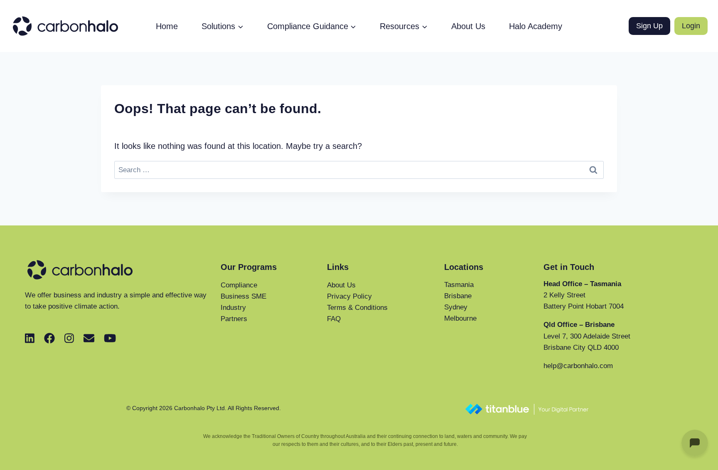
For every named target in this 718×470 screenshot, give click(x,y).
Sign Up (649, 26)
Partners (234, 319)
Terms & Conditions (357, 308)
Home (167, 26)
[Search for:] (359, 169)
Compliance (239, 285)
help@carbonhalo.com (578, 366)
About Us (468, 26)
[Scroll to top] (664, 460)
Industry (233, 308)
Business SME (243, 296)
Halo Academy (535, 26)
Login (691, 26)
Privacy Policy (349, 296)
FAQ (334, 319)
